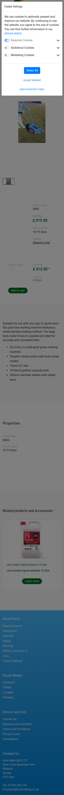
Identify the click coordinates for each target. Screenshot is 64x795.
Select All (32, 70)
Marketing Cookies (22, 55)
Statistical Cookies (22, 47)
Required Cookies (22, 40)
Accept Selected (32, 80)
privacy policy (13, 33)
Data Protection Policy (32, 89)
